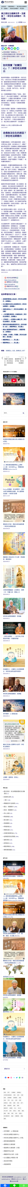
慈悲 (10, 1103)
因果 (5, 1097)
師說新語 (6, 816)
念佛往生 (19, 350)
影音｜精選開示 (9, 810)
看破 (23, 1110)
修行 (8, 1092)
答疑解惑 (6, 823)
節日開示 (6, 820)
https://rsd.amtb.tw (10, 284)
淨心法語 (6, 813)
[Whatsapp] (14, 48)
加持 (18, 1095)
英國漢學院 (7, 1164)
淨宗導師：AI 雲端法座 (11, 1131)
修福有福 (6, 826)
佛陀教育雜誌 (8, 850)
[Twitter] (11, 48)
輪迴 (12, 1116)
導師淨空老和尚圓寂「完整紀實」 (13, 876)
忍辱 (16, 1100)
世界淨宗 (6, 977)
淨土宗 (19, 1108)
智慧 (14, 1105)
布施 (5, 1100)
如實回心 (9, 350)
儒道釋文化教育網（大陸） (12, 1148)
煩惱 (19, 1110)
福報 (5, 1113)
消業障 (10, 1108)
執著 (20, 1097)
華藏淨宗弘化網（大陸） (11, 1154)
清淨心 (14, 1110)
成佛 (14, 1103)
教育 (5, 1105)
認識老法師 (7, 797)
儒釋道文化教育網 (9, 1144)
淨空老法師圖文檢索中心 (11, 1134)
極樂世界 (6, 1108)
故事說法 (6, 843)
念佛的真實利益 (9, 833)
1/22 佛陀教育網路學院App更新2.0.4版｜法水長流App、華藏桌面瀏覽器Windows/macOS (13, 898)
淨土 (15, 1108)
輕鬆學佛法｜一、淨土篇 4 (11, 342)
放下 (23, 350)
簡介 (6, 800)
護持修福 (6, 1012)
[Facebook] (2, 48)
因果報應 (9, 1097)
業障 (18, 1105)
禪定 (12, 1113)
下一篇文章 (19, 360)
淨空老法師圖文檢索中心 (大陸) (13, 1138)
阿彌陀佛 (17, 1116)
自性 (16, 1113)
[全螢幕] (23, 385)
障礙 (22, 1116)
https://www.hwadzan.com (12, 288)
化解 (22, 1095)
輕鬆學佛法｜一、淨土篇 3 (11, 340)
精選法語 (6, 830)
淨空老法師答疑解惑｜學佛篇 (12, 1057)
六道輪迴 (13, 1092)
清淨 (10, 1110)
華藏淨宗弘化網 (9, 1151)
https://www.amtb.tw (10, 280)
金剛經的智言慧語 (9, 836)
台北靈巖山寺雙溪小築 (11, 1157)
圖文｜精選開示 (9, 806)
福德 (8, 1113)
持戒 (18, 1103)
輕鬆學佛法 (11, 6)
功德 (14, 1095)
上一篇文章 (8, 361)
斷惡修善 (9, 1105)
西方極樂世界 (6, 1116)
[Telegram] (17, 48)
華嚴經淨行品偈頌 (9, 803)
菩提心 (20, 1113)
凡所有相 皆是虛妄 (8, 1095)
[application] (14, 380)
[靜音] (20, 385)
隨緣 (5, 1118)
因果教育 (15, 1097)
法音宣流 (3, 6)
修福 (5, 1092)
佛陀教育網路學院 (9, 1141)
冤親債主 (19, 1092)
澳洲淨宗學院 (8, 1161)
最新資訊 (6, 840)
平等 (8, 1100)
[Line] (5, 48)
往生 (13, 350)
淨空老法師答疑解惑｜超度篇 (12, 995)
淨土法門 (6, 1110)
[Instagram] (8, 48)
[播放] (5, 385)
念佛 (20, 1100)
